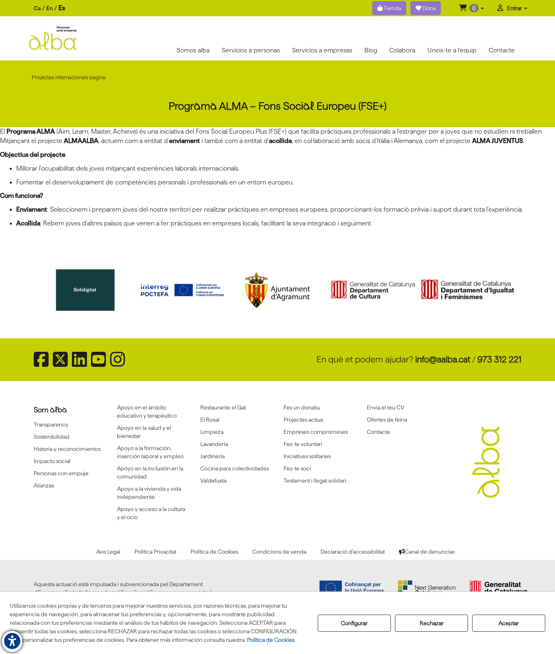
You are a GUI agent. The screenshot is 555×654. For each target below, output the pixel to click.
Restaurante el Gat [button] (223, 407)
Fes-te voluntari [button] (303, 444)
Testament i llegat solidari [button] (315, 480)
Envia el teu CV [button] (385, 407)
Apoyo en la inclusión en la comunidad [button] (150, 472)
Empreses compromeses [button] (316, 432)
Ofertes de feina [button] (387, 419)
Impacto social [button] (52, 461)
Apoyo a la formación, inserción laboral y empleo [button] (150, 452)
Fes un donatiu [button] (302, 407)
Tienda (391, 8)
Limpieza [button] (211, 432)
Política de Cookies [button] (271, 640)
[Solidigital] (87, 290)
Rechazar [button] (432, 623)
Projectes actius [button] (303, 419)
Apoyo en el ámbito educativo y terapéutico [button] (147, 411)
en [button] (49, 8)
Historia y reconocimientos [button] (67, 449)
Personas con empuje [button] (61, 473)
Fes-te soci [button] (297, 468)
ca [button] (37, 8)
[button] (471, 8)
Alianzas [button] (44, 485)
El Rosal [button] (209, 419)
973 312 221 (499, 359)
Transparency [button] (51, 424)
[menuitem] (49, 8)
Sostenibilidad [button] (51, 436)
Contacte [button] (378, 432)
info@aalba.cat (442, 359)
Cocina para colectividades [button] (234, 468)
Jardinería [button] (212, 456)
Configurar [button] (354, 623)
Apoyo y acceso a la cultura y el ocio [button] (151, 513)
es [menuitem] (62, 7)
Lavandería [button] (214, 444)
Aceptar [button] (509, 623)
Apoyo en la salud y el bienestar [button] (144, 431)
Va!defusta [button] (213, 480)
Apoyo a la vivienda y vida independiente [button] (149, 492)
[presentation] (49, 293)
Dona (428, 8)
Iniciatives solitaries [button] (307, 456)
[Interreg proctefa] (182, 290)
